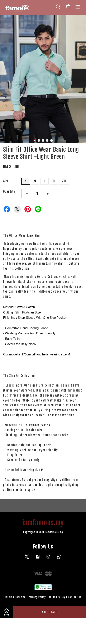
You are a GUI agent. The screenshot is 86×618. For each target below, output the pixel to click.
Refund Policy (57, 597)
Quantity (9, 191)
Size (6, 181)
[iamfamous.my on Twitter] (27, 558)
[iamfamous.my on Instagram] (48, 558)
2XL (64, 181)
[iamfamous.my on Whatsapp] (59, 558)
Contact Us (75, 597)
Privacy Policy (37, 597)
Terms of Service (15, 597)
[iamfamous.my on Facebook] (37, 558)
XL (53, 181)
